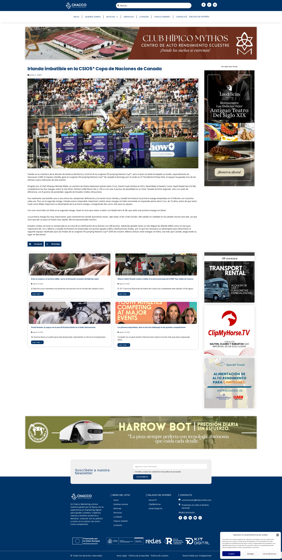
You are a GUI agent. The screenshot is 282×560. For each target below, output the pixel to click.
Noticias (110, 17)
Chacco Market (162, 17)
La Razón (143, 17)
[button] (277, 535)
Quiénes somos (93, 17)
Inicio (76, 17)
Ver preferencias (269, 554)
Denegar (250, 554)
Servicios (129, 17)
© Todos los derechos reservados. (86, 555)
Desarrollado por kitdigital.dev (197, 555)
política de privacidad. (173, 472)
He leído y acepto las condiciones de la (158, 472)
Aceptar (231, 554)
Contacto (181, 17)
